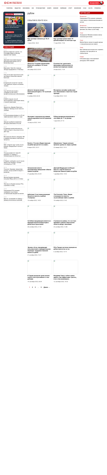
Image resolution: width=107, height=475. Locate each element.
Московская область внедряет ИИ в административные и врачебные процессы (14, 138)
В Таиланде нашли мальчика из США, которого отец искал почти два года (13, 130)
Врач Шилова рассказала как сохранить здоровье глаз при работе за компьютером (91, 51)
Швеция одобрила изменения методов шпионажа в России (12, 122)
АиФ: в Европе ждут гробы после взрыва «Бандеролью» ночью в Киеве (13, 146)
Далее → (47, 287)
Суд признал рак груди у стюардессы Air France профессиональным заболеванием (14, 92)
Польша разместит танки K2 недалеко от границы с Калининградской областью (12, 154)
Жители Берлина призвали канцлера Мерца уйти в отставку (13, 178)
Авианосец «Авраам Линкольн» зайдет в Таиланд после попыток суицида (14, 108)
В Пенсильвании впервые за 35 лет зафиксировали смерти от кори (14, 116)
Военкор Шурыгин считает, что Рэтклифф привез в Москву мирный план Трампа (13, 53)
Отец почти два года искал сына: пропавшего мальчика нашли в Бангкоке (13, 76)
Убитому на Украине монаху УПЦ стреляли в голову (13, 184)
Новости (11, 32)
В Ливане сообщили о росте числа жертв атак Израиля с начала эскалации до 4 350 (14, 162)
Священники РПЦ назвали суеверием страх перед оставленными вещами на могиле (14, 192)
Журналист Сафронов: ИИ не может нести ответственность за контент (14, 36)
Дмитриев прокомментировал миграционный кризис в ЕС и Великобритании (12, 61)
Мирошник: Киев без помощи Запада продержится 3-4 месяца (13, 68)
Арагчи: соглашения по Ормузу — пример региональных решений (13, 199)
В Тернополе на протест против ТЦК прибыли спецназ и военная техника (13, 84)
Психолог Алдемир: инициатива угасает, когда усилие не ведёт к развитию (13, 170)
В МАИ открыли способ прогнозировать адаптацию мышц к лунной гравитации (14, 100)
